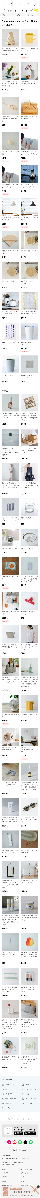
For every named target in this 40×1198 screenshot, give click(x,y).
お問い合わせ (24, 1173)
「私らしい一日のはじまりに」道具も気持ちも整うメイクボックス (29, 450)
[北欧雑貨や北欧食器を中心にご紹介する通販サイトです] (20, 10)
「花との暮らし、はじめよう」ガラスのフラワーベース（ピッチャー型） (10, 84)
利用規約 (23, 1176)
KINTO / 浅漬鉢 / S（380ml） (10, 548)
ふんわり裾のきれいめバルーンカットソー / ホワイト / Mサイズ (29, 647)
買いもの (12, 5)
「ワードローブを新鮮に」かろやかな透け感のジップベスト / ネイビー (29, 485)
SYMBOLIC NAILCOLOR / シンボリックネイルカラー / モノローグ (10, 415)
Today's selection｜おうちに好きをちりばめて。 (19, 1119)
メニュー (36, 5)
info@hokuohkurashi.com (9, 1158)
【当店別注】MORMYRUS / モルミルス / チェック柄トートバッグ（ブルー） (10, 1059)
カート (28, 5)
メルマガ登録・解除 (26, 1169)
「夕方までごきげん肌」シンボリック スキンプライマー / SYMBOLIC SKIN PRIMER (10, 820)
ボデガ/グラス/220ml (27, 518)
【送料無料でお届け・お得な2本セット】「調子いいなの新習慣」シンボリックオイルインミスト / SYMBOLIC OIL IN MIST (10, 920)
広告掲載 (4, 1176)
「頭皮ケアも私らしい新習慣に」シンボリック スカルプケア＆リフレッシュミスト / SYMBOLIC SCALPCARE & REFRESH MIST (29, 682)
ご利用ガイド (5, 1173)
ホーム (4, 5)
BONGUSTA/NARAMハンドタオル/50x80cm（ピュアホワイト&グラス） (10, 989)
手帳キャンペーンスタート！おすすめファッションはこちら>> (18, 15)
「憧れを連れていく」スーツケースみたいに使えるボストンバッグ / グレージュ (10, 680)
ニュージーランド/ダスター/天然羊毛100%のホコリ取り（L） (10, 119)
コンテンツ (20, 5)
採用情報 (23, 1182)
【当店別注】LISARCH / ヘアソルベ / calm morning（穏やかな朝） (29, 918)
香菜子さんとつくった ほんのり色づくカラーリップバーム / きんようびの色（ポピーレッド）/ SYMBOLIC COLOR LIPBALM (10, 1024)
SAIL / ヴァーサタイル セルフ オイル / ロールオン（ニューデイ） (10, 955)
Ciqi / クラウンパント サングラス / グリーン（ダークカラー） (29, 820)
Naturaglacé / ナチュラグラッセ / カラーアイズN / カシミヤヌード (29, 989)
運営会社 (4, 1182)
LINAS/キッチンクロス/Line (10, 342)
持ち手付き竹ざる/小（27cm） (29, 251)
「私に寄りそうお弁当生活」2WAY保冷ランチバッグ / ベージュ (10, 647)
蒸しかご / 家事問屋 (27, 548)
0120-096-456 (24, 1158)
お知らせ (4, 1169)
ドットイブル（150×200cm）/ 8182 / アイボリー (29, 750)
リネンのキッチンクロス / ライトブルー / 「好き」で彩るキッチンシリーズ (29, 579)
